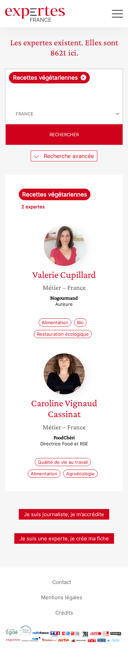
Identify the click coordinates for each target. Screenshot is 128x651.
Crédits (64, 612)
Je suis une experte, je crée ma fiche (64, 538)
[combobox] (64, 86)
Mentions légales (61, 597)
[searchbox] (64, 93)
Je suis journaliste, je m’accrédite (64, 514)
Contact (61, 582)
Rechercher (64, 134)
